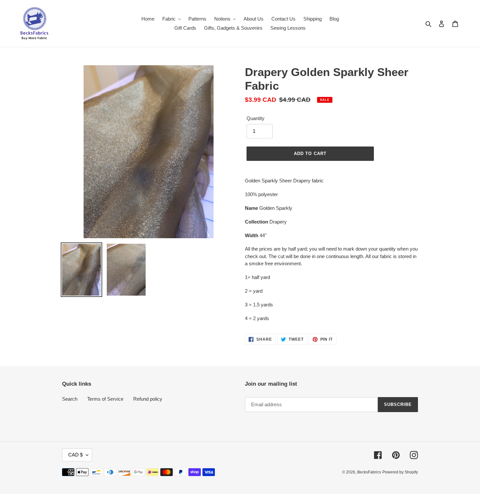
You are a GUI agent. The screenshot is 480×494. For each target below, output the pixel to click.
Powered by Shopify (400, 472)
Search (69, 399)
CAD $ (75, 454)
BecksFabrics (369, 472)
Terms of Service (105, 399)
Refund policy (147, 399)
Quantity (255, 118)
